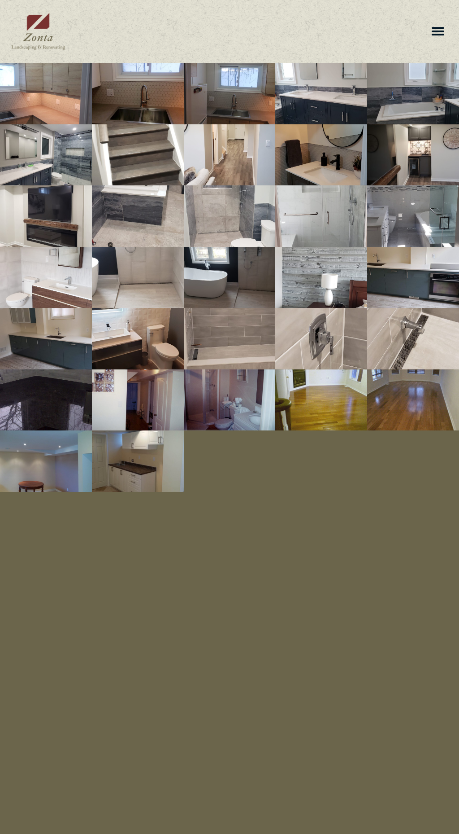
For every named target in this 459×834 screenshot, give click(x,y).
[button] (438, 32)
